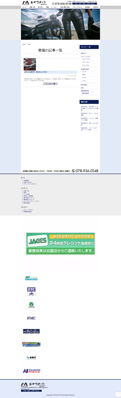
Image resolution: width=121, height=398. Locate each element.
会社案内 (87, 7)
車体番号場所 (85, 69)
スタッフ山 (85, 65)
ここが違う (27, 194)
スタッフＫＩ (86, 62)
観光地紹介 (84, 84)
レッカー (54, 7)
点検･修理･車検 (64, 7)
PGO (83, 74)
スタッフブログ (77, 7)
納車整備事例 (85, 90)
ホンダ (84, 71)
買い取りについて (29, 197)
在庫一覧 (32, 7)
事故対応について (29, 199)
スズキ (84, 77)
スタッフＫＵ (86, 59)
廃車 (47, 7)
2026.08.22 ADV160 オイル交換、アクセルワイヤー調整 (89, 108)
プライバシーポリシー (30, 184)
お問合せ (95, 7)
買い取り (40, 7)
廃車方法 (83, 53)
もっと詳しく (50, 83)
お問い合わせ (28, 182)
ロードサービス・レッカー (31, 201)
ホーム (25, 7)
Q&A (82, 88)
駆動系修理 (85, 93)
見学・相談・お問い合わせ (31, 390)
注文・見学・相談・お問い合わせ (85, 3)
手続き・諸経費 (28, 196)
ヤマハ (84, 81)
